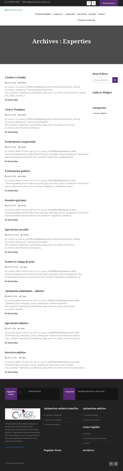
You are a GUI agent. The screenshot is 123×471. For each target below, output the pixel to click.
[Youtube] (94, 3)
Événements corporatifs (20, 141)
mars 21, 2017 (12, 358)
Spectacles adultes (16, 323)
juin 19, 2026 (11, 147)
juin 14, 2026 (11, 176)
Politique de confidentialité (15, 447)
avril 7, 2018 (11, 328)
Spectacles (82, 14)
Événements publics (17, 171)
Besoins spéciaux (15, 200)
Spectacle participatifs (53, 420)
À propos (92, 14)
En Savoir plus (11, 99)
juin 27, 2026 (11, 83)
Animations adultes (91, 415)
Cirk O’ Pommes (15, 109)
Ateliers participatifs (52, 424)
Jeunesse (58, 14)
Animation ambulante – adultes (24, 291)
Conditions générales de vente (95, 438)
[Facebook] (89, 3)
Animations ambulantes (53, 415)
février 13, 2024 (12, 235)
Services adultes (15, 352)
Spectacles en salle (17, 229)
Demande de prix (109, 3)
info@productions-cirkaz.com (91, 391)
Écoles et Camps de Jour (20, 261)
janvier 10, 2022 (12, 267)
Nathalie (23, 83)
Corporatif (69, 14)
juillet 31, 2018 (12, 296)
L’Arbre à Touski (15, 77)
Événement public (43, 14)
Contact (101, 14)
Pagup (25, 267)
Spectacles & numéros (92, 420)
